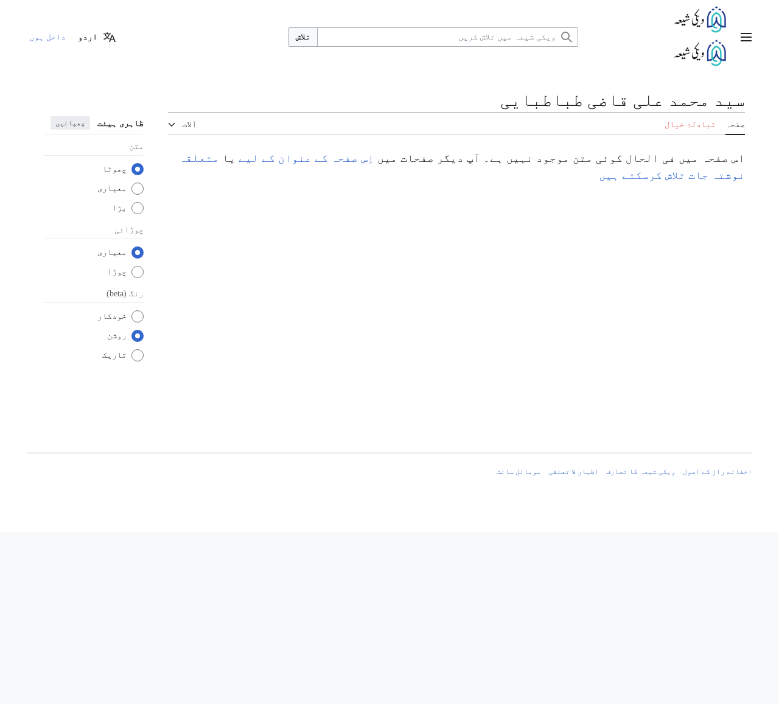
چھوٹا (114, 168)
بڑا (119, 207)
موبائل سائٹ (519, 471)
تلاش (303, 36)
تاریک (114, 355)
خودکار (112, 316)
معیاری (112, 188)
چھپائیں (70, 123)
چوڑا (117, 271)
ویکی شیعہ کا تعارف (641, 471)
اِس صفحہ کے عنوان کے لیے (306, 158)
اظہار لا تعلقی (573, 471)
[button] (746, 37)
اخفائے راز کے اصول (717, 471)
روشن (117, 335)
